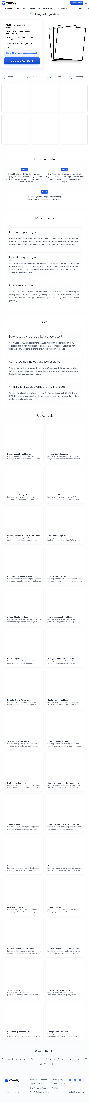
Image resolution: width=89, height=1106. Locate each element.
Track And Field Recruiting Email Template (64, 824)
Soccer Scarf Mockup (16, 866)
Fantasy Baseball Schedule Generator (23, 536)
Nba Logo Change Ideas (57, 700)
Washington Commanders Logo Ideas (63, 783)
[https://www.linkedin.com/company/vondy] (80, 1080)
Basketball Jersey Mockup (58, 990)
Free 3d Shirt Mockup (16, 907)
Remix (15, 98)
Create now (77, 3)
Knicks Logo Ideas (15, 659)
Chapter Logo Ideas (55, 866)
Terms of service (58, 1084)
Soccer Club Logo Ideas (17, 617)
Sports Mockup (13, 824)
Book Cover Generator (38, 1080)
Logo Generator (36, 1084)
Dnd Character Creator (38, 1088)
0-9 (4, 1058)
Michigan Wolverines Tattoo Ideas (61, 659)
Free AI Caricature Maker (39, 1092)
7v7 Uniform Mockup (56, 495)
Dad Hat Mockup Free (16, 783)
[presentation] (21, 46)
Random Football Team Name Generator (64, 949)
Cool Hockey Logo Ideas (58, 536)
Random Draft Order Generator (20, 949)
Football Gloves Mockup (57, 741)
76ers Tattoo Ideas (15, 990)
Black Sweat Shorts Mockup (19, 454)
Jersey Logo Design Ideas (18, 495)
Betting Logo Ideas (55, 907)
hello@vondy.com (76, 1092)
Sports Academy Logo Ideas (59, 617)
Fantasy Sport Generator (57, 454)
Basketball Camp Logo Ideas (19, 576)
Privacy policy (57, 1080)
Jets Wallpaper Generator (18, 741)
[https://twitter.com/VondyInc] (75, 1080)
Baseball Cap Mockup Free (18, 1032)
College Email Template (57, 1032)
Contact (55, 1088)
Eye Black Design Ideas (57, 576)
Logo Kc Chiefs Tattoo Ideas (19, 700)
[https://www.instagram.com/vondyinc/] (70, 1080)
